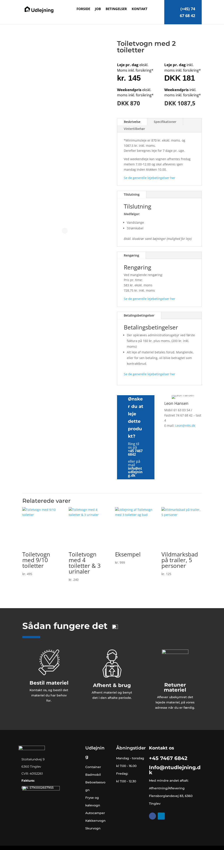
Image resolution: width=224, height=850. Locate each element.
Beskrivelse (132, 122)
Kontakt (139, 9)
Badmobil (93, 775)
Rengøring (131, 255)
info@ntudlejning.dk (135, 472)
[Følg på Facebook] (152, 816)
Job (98, 9)
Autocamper (95, 813)
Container (93, 767)
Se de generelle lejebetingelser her (149, 178)
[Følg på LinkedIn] (161, 816)
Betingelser (116, 9)
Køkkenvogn (95, 821)
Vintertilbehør (134, 129)
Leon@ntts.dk (185, 425)
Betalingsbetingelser (139, 315)
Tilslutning (132, 194)
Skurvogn (93, 828)
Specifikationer (165, 122)
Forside (83, 9)
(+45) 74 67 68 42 (187, 12)
